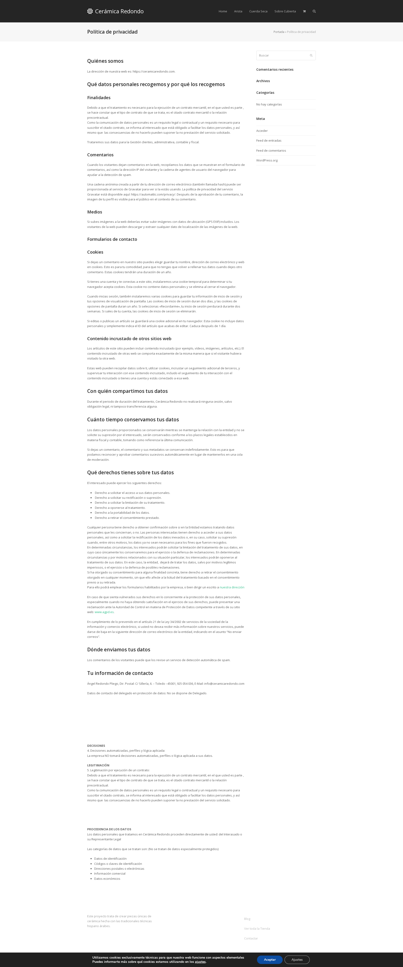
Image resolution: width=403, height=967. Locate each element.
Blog (247, 919)
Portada (279, 32)
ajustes (200, 962)
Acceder (262, 131)
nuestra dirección (232, 587)
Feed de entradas (268, 140)
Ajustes (297, 959)
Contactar (251, 938)
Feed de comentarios (271, 150)
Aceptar (270, 959)
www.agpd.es (104, 612)
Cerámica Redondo (119, 11)
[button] (304, 11)
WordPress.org (267, 160)
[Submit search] (311, 55)
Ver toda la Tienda (257, 928)
